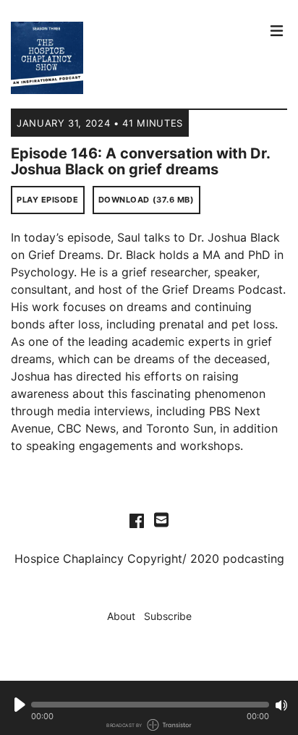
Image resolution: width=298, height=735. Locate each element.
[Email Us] (161, 518)
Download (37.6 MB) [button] (146, 200)
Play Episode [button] (48, 200)
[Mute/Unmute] (281, 705)
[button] (150, 705)
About (121, 616)
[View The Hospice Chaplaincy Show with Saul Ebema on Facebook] (136, 520)
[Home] (135, 58)
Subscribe (168, 616)
